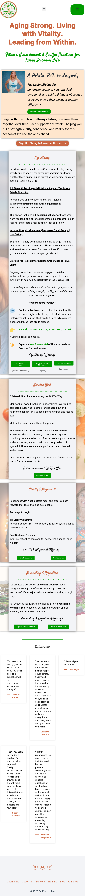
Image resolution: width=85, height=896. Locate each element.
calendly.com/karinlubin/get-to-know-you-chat (45, 329)
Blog (62, 881)
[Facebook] (49, 867)
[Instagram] (42, 867)
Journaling (13, 881)
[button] (44, 9)
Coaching (27, 881)
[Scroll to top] (79, 892)
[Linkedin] (35, 867)
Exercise (40, 881)
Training (52, 881)
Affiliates (73, 881)
